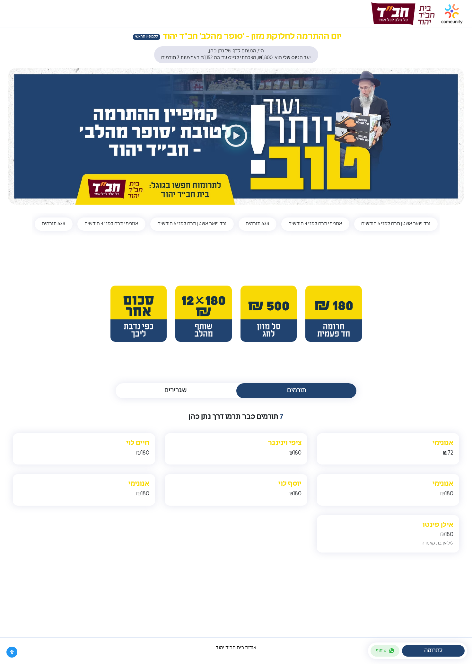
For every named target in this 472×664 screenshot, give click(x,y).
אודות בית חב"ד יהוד (236, 648)
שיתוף (381, 651)
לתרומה (433, 650)
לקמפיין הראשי (146, 37)
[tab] (296, 390)
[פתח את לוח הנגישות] (11, 652)
